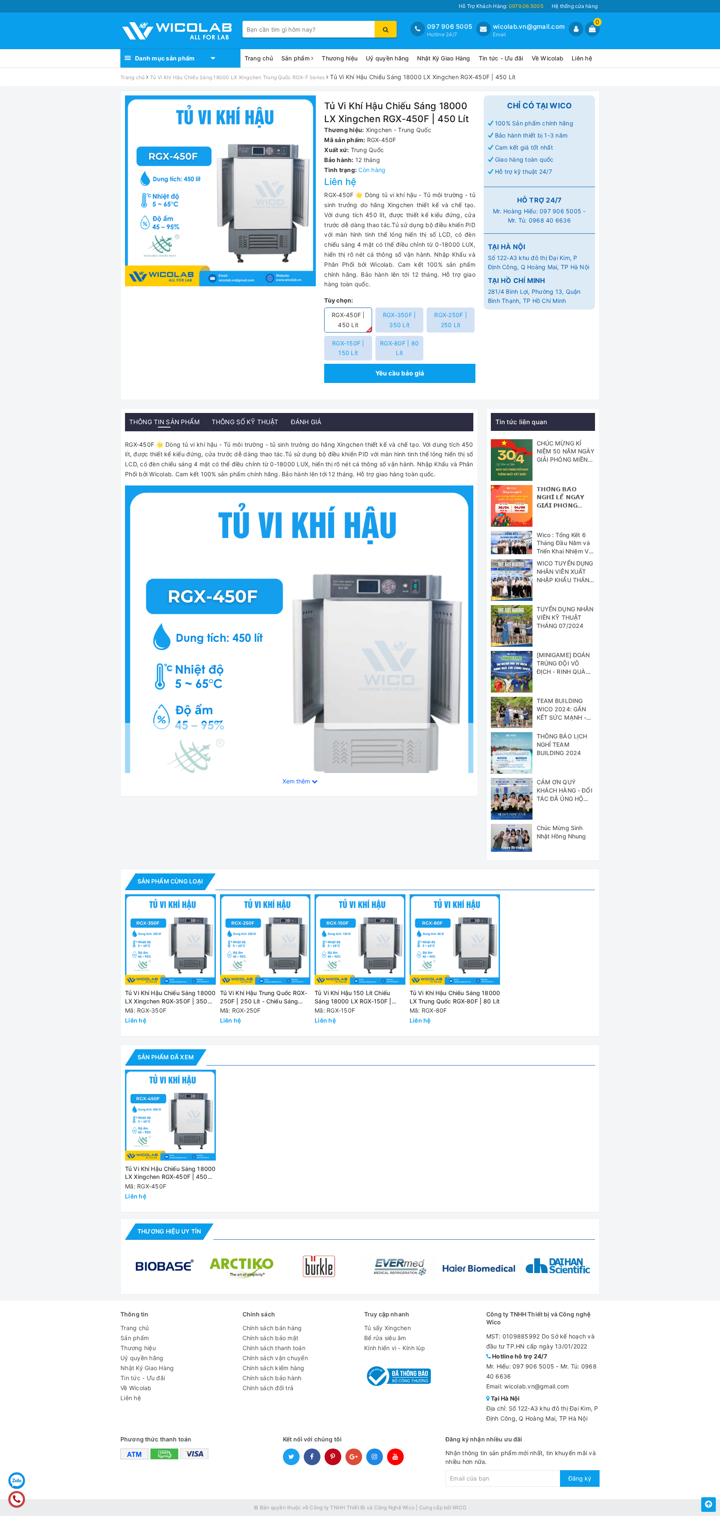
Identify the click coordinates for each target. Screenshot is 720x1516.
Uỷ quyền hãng (387, 58)
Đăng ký (579, 1478)
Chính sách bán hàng (272, 1327)
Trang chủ (259, 58)
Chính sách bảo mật (270, 1337)
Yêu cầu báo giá (400, 373)
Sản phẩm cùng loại (170, 881)
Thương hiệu (340, 58)
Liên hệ (582, 58)
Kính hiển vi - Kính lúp (394, 1347)
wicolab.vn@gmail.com (529, 26)
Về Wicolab (548, 58)
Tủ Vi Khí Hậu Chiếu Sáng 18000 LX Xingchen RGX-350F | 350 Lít (170, 997)
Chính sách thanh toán (273, 1347)
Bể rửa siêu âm (385, 1337)
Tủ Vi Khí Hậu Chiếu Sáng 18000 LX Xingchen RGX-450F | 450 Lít (170, 1173)
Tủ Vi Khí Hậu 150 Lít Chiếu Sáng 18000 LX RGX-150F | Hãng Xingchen (353, 997)
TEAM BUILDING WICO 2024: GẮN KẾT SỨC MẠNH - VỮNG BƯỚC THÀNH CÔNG (562, 717)
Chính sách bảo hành (272, 1377)
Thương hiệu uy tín (169, 1231)
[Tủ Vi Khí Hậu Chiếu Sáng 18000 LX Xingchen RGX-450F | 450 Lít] (299, 658)
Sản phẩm (296, 58)
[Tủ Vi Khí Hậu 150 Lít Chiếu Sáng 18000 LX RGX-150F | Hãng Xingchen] (360, 939)
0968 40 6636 (550, 220)
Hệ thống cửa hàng (575, 6)
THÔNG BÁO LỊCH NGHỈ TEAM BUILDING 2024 (562, 744)
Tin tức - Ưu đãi (501, 58)
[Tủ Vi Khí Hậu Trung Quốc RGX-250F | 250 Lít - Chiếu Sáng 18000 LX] (265, 939)
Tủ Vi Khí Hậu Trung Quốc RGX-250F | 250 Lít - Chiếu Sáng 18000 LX (263, 997)
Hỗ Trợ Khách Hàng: (501, 6)
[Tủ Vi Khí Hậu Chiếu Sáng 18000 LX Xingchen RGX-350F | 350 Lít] (170, 939)
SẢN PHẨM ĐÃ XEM (166, 1057)
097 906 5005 (449, 26)
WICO (459, 1507)
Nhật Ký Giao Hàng (443, 58)
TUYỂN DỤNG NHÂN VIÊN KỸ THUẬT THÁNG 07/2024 (565, 617)
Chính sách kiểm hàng (273, 1367)
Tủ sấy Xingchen (387, 1327)
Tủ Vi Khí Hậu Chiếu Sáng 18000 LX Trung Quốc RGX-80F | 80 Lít (455, 997)
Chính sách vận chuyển (275, 1357)
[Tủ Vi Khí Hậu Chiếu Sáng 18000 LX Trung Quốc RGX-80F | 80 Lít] (455, 939)
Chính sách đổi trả (268, 1387)
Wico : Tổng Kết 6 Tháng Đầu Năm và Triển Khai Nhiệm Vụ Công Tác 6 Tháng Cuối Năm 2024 (564, 551)
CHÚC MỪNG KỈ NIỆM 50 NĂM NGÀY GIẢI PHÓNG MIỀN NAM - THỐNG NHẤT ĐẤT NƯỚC (566, 459)
